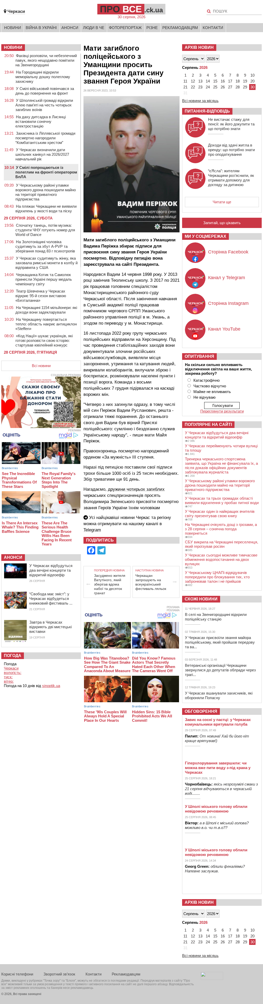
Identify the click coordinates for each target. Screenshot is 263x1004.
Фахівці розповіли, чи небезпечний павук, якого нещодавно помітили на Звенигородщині (46, 60)
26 (223, 87)
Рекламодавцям (180, 27)
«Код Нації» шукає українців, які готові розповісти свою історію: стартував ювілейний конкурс (44, 340)
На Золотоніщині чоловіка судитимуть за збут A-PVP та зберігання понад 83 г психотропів (45, 246)
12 (193, 81)
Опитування (199, 356)
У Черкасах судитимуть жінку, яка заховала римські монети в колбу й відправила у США (46, 263)
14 (208, 81)
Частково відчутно (209, 386)
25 (215, 87)
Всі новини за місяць (200, 100)
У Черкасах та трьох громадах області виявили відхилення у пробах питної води (222, 500)
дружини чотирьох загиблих (136, 489)
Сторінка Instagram (228, 303)
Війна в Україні (41, 27)
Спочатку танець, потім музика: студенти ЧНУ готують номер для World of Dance (45, 230)
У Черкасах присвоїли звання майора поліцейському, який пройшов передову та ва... (220, 642)
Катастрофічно (206, 380)
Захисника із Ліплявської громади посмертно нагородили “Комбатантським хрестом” (45, 138)
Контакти (213, 27)
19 (245, 81)
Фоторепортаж (125, 27)
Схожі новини (201, 599)
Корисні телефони (17, 974)
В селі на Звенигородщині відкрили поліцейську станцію (216, 616)
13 (200, 81)
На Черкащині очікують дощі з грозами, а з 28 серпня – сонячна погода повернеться (221, 528)
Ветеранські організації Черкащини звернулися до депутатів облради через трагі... (220, 670)
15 (215, 81)
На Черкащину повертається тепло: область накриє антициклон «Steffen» (46, 324)
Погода (12, 655)
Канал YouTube (224, 329)
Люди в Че (93, 27)
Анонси (69, 27)
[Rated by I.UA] (212, 978)
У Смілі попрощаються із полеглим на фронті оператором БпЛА (46, 172)
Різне (152, 27)
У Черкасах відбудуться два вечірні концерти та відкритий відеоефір (50, 570)
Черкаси (16, 11)
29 (245, 87)
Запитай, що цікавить (222, 223)
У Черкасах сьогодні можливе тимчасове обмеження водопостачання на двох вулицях (221, 559)
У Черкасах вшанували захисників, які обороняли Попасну (218, 695)
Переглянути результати (222, 411)
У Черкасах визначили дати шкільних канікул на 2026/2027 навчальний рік (42, 154)
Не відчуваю (204, 397)
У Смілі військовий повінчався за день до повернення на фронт (44, 90)
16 (223, 81)
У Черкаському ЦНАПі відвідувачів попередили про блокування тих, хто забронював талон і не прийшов (217, 576)
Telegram (92, 529)
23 (200, 87)
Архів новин (199, 47)
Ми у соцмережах (205, 236)
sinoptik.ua (51, 685)
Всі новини (41, 365)
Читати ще (222, 202)
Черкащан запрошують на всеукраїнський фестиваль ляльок (150, 582)
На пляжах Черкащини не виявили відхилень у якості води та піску (46, 208)
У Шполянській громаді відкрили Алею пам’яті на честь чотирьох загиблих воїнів (44, 105)
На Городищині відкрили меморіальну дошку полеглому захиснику (42, 77)
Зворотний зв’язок (59, 974)
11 (185, 81)
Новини (12, 27)
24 (208, 87)
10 (252, 75)
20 (252, 81)
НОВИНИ (13, 47)
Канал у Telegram (226, 277)
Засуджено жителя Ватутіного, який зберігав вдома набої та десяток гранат (109, 584)
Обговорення (201, 711)
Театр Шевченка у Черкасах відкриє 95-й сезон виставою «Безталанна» (40, 296)
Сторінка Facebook (228, 251)
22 (193, 87)
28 (238, 87)
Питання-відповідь (207, 111)
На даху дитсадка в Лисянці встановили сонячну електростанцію (40, 121)
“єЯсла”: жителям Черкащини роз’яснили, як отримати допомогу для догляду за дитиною (231, 178)
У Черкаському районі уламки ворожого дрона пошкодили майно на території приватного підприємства (45, 192)
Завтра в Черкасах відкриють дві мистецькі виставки (50, 627)
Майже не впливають (212, 391)
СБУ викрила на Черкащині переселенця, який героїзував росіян (221, 544)
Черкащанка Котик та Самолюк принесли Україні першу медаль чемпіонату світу (43, 279)
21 (185, 87)
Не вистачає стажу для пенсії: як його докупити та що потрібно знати (231, 124)
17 (230, 81)
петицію (142, 258)
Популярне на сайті (208, 424)
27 (230, 87)
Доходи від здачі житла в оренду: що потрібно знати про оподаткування (231, 150)
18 (238, 81)
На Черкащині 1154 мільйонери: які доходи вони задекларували (46, 309)
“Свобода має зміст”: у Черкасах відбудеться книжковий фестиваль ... (50, 598)
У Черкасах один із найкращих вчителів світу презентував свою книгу (220, 513)
